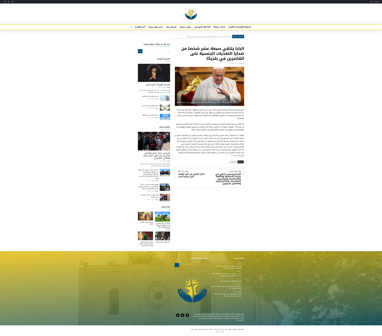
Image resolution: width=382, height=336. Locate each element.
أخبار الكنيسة (142, 332)
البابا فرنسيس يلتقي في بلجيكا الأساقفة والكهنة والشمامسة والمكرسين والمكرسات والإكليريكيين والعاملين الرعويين (228, 178)
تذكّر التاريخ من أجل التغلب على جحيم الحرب (191, 174)
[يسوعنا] (191, 6)
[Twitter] (8, 1)
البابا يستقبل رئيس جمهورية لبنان (221, 36)
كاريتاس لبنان (161, 332)
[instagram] (4, 1)
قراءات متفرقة (192, 332)
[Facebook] (12, 1)
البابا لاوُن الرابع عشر (181, 332)
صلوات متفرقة (170, 332)
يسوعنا (168, 87)
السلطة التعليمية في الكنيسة (205, 332)
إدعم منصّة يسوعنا (151, 332)
